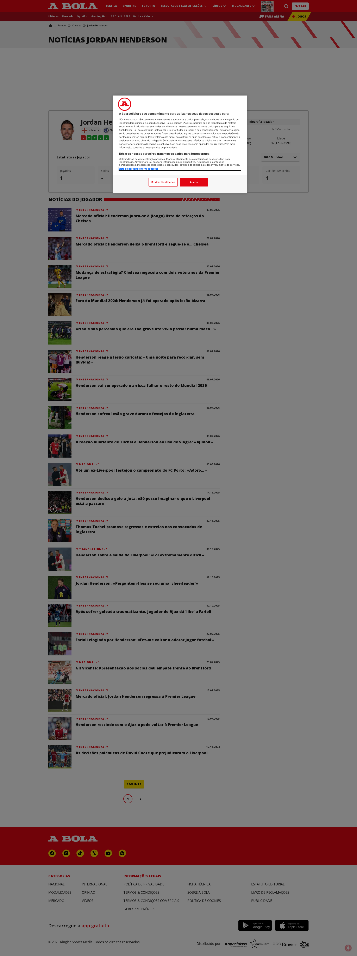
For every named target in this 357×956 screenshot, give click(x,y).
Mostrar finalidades (163, 182)
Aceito (194, 182)
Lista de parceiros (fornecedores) (138, 168)
